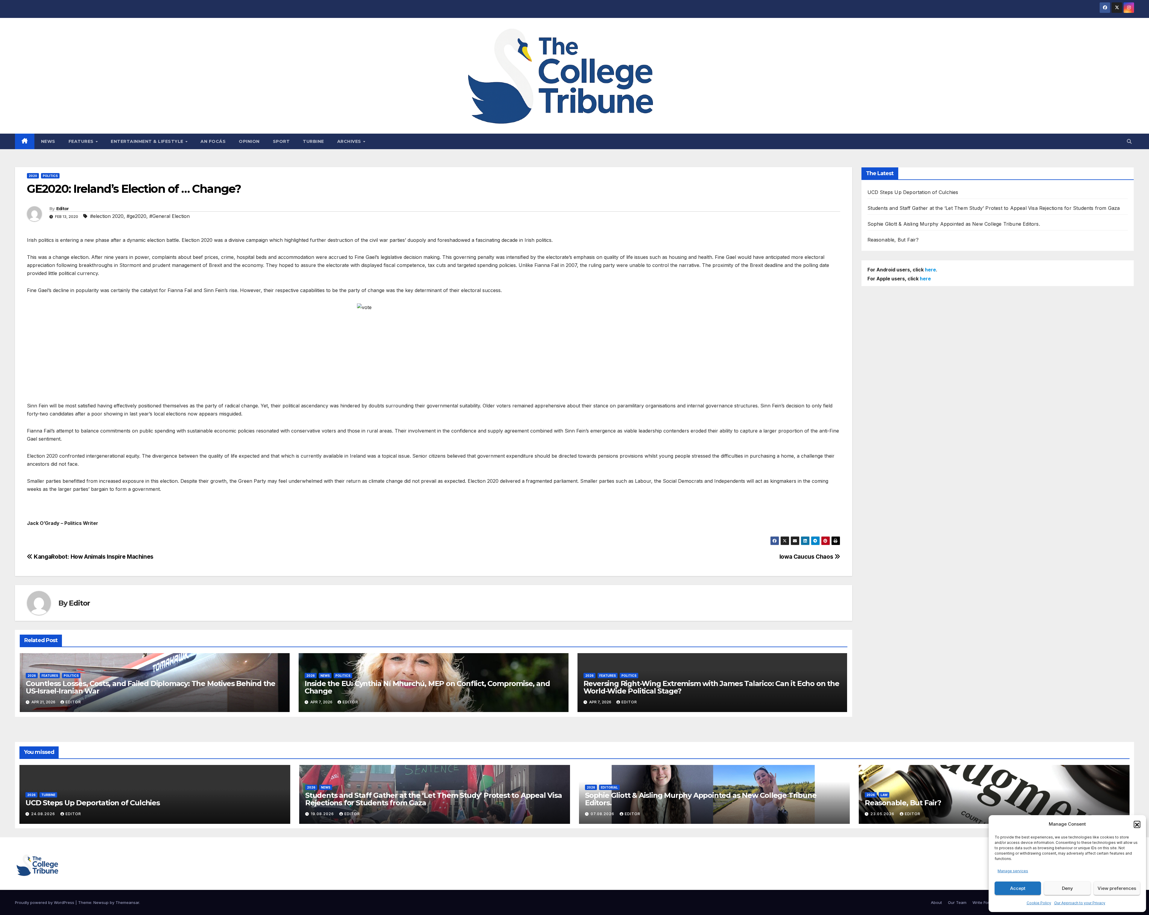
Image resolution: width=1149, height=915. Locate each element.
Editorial (609, 787)
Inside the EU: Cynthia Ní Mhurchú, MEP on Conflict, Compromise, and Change (427, 687)
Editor (62, 208)
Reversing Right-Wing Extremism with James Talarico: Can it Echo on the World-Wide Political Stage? (711, 687)
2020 (33, 176)
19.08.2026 (323, 814)
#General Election (169, 216)
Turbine (313, 141)
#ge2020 (136, 216)
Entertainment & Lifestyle (148, 141)
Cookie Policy (1039, 903)
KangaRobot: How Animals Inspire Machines (93, 556)
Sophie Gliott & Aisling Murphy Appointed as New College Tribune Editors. (953, 224)
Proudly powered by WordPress (45, 902)
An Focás (213, 141)
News (48, 141)
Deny (1067, 888)
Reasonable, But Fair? (893, 240)
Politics (50, 176)
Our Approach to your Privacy (1079, 903)
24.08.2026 (43, 814)
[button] (1137, 824)
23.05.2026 (883, 814)
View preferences (1117, 888)
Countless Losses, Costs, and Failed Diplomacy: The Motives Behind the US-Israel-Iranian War (150, 687)
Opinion (249, 141)
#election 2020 (107, 216)
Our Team (957, 902)
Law (884, 795)
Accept (1017, 888)
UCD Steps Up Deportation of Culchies (912, 192)
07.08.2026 (603, 814)
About (936, 902)
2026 (32, 675)
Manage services (1013, 871)
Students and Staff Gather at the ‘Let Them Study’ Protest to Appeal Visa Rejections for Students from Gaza (993, 208)
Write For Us (983, 902)
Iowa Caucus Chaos (807, 556)
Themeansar (127, 902)
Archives (350, 141)
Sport (281, 141)
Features (82, 141)
